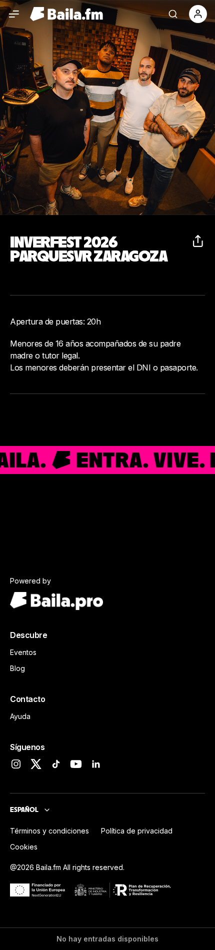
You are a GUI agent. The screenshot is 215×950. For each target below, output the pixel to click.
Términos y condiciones (49, 830)
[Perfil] (198, 14)
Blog (17, 668)
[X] (36, 764)
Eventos (23, 652)
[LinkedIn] (96, 764)
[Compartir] (199, 241)
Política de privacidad (136, 830)
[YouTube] (76, 764)
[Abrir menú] (14, 14)
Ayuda (20, 716)
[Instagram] (16, 764)
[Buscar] (173, 14)
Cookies (24, 846)
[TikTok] (56, 764)
